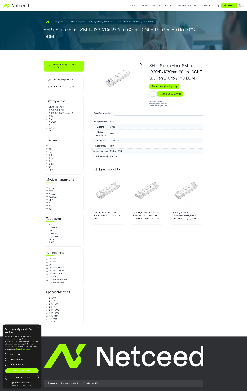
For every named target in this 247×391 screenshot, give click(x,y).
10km (51, 158)
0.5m (51, 149)
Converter (53, 227)
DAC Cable (53, 197)
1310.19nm (53, 319)
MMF (51, 200)
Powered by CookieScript (22, 386)
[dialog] (22, 356)
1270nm (52, 298)
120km (52, 164)
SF (50, 206)
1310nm (52, 322)
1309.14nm (53, 316)
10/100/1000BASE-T (58, 110)
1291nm (52, 307)
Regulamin (52, 383)
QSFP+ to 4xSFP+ (56, 267)
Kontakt (207, 5)
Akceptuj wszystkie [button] (21, 371)
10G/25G (53, 122)
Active (51, 188)
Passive (52, 203)
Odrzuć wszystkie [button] (22, 377)
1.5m (50, 152)
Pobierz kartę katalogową (164, 86)
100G (51, 116)
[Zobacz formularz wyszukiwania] (217, 5)
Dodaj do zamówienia (170, 94)
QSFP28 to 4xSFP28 (58, 279)
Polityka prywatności (70, 383)
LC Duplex (53, 233)
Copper (52, 194)
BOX (51, 191)
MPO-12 (52, 239)
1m (50, 167)
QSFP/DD (53, 261)
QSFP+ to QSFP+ (56, 270)
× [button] (38, 327)
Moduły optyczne (161, 104)
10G (50, 119)
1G (50, 125)
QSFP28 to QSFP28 (58, 282)
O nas (144, 5)
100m (51, 155)
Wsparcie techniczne (188, 5)
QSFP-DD (53, 258)
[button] (141, 64)
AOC (51, 224)
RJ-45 (51, 242)
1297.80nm (54, 310)
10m (50, 161)
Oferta (132, 5)
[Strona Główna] (47, 22)
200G (51, 128)
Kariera (168, 5)
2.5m (51, 170)
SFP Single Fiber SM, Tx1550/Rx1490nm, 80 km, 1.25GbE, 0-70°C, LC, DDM (184, 215)
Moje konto (229, 5)
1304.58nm (54, 313)
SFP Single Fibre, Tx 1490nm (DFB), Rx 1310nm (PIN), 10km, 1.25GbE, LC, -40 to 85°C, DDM (146, 215)
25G (51, 131)
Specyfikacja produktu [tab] (103, 113)
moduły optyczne (161, 106)
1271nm (52, 301)
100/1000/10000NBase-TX (61, 113)
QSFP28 (52, 276)
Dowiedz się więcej (23, 349)
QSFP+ (52, 264)
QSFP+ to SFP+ (55, 273)
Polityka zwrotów (91, 383)
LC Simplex (53, 236)
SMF (51, 209)
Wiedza (156, 5)
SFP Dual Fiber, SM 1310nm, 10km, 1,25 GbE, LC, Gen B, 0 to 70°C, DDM (107, 215)
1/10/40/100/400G (57, 107)
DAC (51, 230)
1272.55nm (54, 304)
